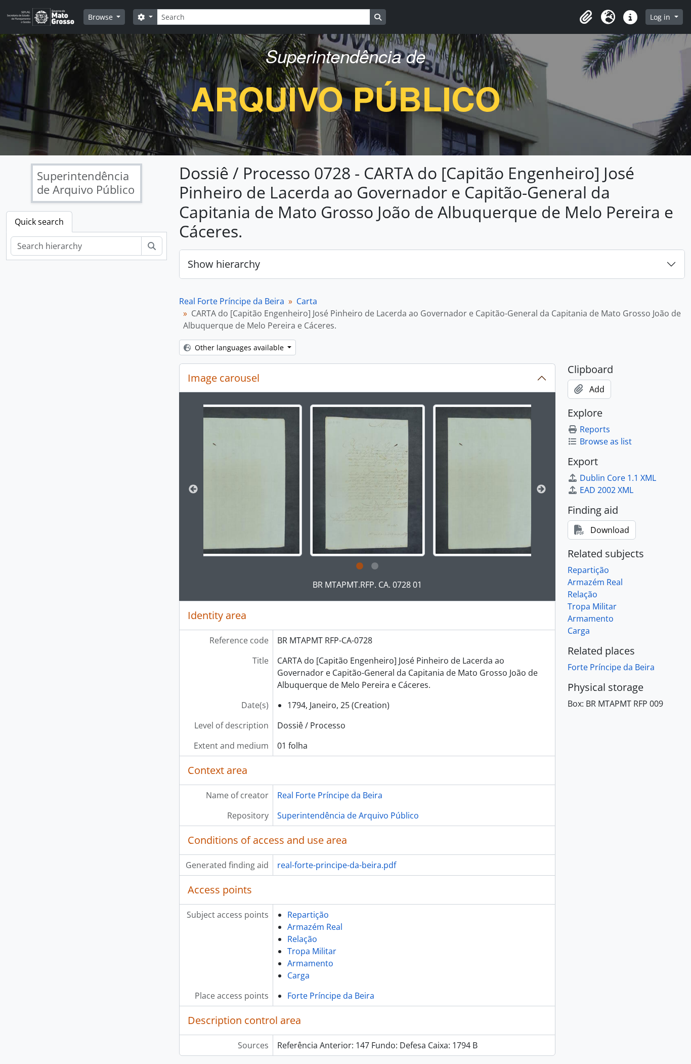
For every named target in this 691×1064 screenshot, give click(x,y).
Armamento (310, 963)
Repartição (308, 914)
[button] (586, 17)
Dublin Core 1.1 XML (618, 477)
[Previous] (193, 489)
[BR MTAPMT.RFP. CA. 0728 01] (367, 480)
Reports (595, 429)
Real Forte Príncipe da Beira (231, 301)
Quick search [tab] (39, 221)
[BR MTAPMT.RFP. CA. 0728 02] (244, 480)
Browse (101, 17)
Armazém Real (314, 926)
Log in (661, 17)
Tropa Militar (311, 951)
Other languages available (239, 347)
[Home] (44, 17)
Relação (302, 939)
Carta (306, 301)
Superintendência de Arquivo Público (348, 815)
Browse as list (606, 441)
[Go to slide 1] (360, 566)
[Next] (541, 489)
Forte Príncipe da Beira (330, 995)
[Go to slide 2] (375, 566)
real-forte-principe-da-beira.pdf (336, 865)
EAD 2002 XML (606, 490)
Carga (298, 975)
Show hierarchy (224, 264)
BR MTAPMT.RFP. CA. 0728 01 (367, 584)
